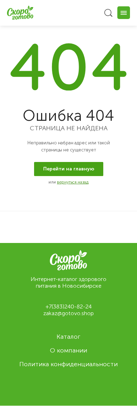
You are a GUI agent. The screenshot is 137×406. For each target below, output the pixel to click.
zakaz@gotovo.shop (68, 313)
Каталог (68, 337)
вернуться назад (73, 182)
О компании (68, 350)
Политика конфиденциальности (68, 364)
